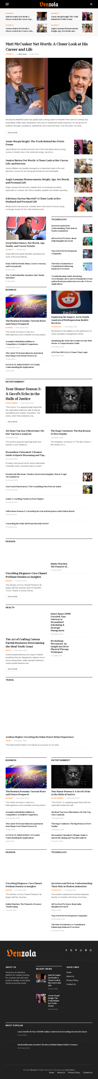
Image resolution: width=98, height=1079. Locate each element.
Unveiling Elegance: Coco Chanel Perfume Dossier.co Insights (26, 575)
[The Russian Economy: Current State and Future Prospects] (26, 306)
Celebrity (10, 13)
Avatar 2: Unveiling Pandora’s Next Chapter (25, 499)
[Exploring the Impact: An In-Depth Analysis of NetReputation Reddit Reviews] (71, 302)
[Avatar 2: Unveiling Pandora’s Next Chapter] (87, 501)
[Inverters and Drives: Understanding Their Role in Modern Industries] (87, 228)
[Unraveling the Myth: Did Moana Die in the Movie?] (87, 526)
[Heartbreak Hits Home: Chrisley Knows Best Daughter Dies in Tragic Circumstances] (87, 477)
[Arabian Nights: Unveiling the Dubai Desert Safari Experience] (49, 709)
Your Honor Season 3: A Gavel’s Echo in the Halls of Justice (23, 393)
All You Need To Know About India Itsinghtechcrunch (63, 239)
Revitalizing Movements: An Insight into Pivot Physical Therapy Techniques (60, 646)
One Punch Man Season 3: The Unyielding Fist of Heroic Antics (33, 486)
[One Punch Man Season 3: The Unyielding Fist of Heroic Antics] (87, 489)
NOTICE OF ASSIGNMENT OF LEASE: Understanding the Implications (23, 365)
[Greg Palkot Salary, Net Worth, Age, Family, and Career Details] (26, 228)
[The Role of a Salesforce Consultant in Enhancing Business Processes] (87, 266)
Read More (12, 133)
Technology (56, 327)
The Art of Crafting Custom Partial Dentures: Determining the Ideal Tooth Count (25, 643)
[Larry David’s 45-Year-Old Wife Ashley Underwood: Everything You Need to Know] (10, 1034)
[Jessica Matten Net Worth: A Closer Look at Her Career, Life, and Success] (42, 28)
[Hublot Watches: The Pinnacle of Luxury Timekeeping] (60, 553)
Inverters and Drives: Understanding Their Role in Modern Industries (64, 228)
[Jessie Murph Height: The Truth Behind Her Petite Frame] (87, 16)
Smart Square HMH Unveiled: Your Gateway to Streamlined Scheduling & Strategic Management (61, 622)
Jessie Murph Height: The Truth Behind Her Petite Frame (64, 18)
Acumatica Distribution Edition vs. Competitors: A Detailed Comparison (22, 342)
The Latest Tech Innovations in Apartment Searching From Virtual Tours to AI (24, 354)
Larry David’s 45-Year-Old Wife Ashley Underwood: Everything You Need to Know (52, 1032)
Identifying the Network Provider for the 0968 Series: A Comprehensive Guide (71, 341)
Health (8, 650)
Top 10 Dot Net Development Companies (64, 252)
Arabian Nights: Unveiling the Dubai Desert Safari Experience (40, 737)
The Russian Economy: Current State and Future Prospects (26, 322)
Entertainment (12, 403)
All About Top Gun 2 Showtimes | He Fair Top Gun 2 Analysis (25, 432)
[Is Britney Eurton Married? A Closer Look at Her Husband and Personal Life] (83, 204)
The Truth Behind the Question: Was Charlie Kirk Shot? (25, 276)
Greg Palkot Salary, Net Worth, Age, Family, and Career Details (25, 244)
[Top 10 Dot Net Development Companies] (87, 253)
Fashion (9, 581)
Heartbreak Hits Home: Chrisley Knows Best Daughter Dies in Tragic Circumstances (36, 475)
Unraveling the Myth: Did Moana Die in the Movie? (27, 523)
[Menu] (7, 4)
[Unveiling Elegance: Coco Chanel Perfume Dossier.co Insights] (26, 558)
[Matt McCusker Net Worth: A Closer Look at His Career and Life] (42, 16)
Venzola (33, 1070)
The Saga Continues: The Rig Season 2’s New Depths (70, 432)
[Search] (91, 4)
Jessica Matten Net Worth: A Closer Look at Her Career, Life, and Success (19, 29)
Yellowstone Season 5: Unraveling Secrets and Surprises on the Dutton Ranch (40, 511)
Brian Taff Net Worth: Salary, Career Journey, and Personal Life (26, 264)
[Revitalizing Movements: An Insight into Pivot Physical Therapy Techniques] (84, 645)
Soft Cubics (70, 1070)
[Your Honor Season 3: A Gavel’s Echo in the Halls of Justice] (69, 399)
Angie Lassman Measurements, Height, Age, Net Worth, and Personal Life (64, 29)
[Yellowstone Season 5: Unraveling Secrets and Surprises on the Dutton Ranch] (87, 514)
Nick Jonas (23, 54)
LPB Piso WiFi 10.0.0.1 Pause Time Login (69, 352)
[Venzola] (49, 4)
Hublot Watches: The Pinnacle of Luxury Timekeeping (59, 565)
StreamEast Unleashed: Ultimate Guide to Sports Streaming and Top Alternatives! (25, 454)
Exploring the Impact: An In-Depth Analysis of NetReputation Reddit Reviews (70, 320)
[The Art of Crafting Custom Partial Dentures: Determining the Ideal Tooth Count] (26, 624)
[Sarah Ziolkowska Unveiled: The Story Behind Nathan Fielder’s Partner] (10, 1047)
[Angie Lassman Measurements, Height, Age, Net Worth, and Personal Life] (87, 28)
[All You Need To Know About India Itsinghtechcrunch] (87, 241)
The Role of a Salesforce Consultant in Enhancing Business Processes (62, 266)
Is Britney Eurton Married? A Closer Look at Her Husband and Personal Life (33, 200)
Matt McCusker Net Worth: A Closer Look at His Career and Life (18, 18)
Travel (8, 741)
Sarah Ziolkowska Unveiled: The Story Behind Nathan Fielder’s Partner (47, 1045)
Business (9, 328)
